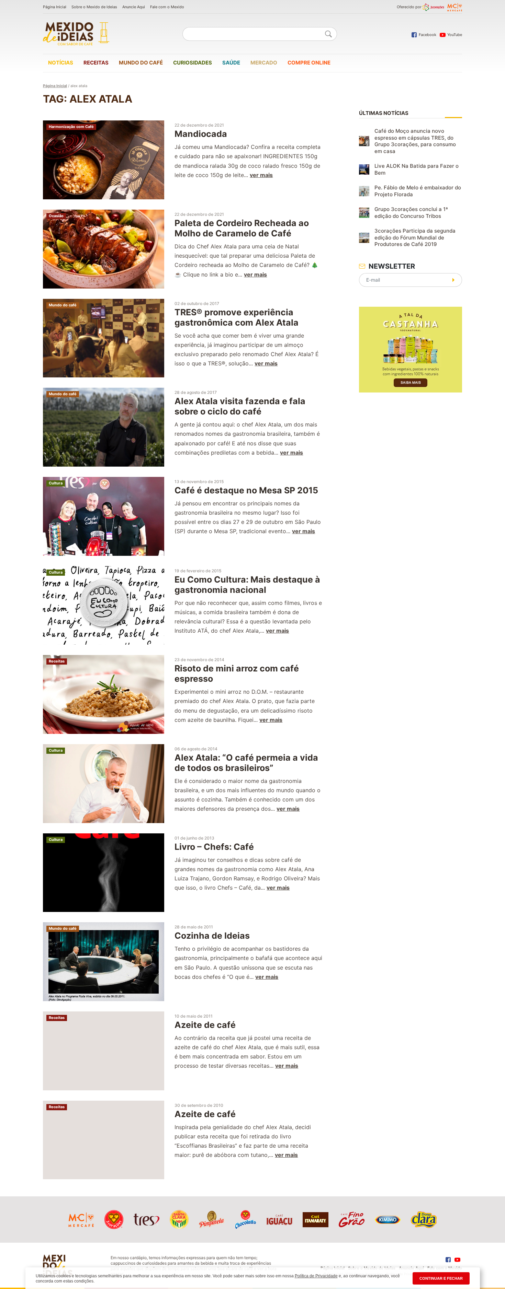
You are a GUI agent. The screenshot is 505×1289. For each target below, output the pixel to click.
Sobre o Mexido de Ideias (94, 6)
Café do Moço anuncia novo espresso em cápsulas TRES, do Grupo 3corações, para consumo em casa (415, 141)
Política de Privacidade (316, 1276)
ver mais (261, 175)
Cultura (56, 483)
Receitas (96, 62)
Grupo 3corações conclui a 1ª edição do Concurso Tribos (411, 212)
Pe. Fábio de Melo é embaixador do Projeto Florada (417, 191)
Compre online (309, 62)
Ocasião (56, 215)
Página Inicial (54, 6)
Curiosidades (192, 62)
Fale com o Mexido (167, 6)
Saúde (231, 62)
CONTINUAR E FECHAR (441, 1278)
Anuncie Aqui (133, 6)
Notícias (60, 62)
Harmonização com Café (71, 126)
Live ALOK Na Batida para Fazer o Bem (416, 169)
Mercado (263, 62)
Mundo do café (141, 62)
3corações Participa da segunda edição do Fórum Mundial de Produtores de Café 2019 (415, 237)
